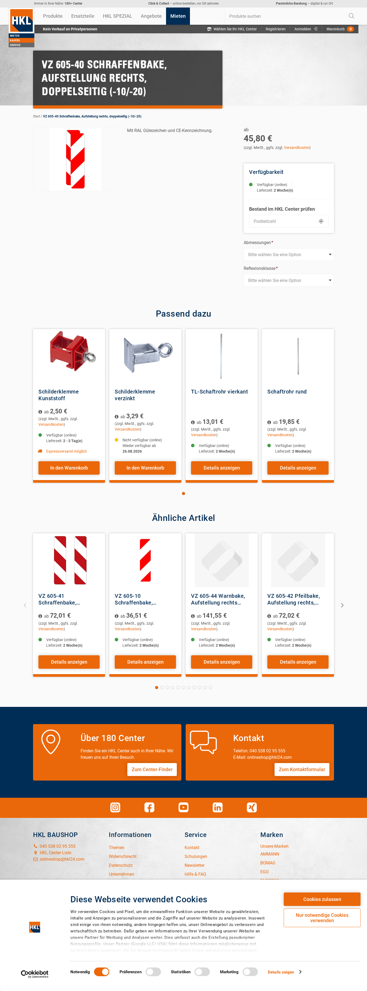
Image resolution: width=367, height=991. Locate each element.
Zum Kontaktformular (302, 769)
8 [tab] (194, 687)
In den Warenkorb (69, 468)
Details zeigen (281, 971)
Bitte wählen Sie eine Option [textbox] (274, 254)
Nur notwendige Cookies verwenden (322, 917)
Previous (25, 605)
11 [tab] (210, 687)
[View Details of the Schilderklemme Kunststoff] (69, 356)
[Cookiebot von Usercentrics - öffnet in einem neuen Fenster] (34, 974)
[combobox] (291, 16)
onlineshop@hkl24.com (61, 859)
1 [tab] (183, 493)
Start (36, 116)
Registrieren (276, 29)
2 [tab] (162, 687)
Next (342, 605)
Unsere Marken (274, 846)
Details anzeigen (222, 468)
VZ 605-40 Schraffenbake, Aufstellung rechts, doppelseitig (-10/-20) (92, 116)
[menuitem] (53, 16)
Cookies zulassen (322, 899)
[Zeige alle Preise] (40, 411)
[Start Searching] (351, 16)
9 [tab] (199, 687)
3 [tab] (167, 687)
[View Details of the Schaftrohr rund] (298, 356)
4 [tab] (172, 687)
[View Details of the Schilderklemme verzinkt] (145, 356)
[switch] (153, 971)
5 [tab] (178, 687)
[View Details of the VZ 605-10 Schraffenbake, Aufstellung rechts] (145, 560)
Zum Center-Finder (152, 769)
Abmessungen (258, 242)
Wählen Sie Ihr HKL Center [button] (235, 29)
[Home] (21, 27)
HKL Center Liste (55, 852)
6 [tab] (183, 687)
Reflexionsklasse (261, 268)
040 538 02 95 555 (57, 846)
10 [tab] (205, 687)
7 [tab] (188, 687)
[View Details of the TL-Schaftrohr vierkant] (222, 356)
